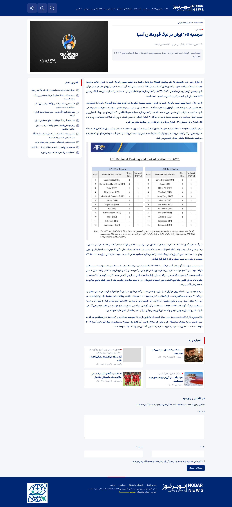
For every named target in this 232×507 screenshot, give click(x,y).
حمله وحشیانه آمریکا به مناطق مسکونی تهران (55, 120)
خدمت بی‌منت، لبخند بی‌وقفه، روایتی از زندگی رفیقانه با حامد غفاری (55, 105)
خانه (166, 9)
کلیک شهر (111, 9)
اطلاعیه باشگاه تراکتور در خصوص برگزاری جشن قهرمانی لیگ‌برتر (107, 375)
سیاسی (146, 9)
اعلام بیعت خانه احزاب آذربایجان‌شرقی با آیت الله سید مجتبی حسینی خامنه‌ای (54, 135)
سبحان (178, 357)
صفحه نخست (197, 22)
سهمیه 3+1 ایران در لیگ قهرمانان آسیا (170, 34)
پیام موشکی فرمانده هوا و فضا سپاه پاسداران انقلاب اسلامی (55, 127)
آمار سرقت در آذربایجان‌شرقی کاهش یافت (106, 358)
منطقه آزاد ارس (98, 9)
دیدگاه (201, 411)
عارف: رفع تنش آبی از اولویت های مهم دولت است (166, 379)
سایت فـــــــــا (127, 492)
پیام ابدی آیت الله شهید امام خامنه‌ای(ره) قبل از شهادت (54, 113)
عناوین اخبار (157, 9)
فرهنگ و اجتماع (124, 9)
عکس (79, 9)
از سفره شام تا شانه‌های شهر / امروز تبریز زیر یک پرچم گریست (54, 97)
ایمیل (139, 447)
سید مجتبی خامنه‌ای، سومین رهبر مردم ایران (167, 351)
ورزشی (87, 9)
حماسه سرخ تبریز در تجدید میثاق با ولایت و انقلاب (53, 147)
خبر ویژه (187, 22)
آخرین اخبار (151, 485)
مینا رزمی (116, 364)
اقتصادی (137, 9)
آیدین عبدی (176, 44)
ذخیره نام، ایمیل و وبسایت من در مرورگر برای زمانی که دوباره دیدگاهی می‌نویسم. (167, 461)
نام (202, 447)
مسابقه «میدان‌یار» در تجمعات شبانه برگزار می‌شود (53, 90)
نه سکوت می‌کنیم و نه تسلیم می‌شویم (58, 152)
